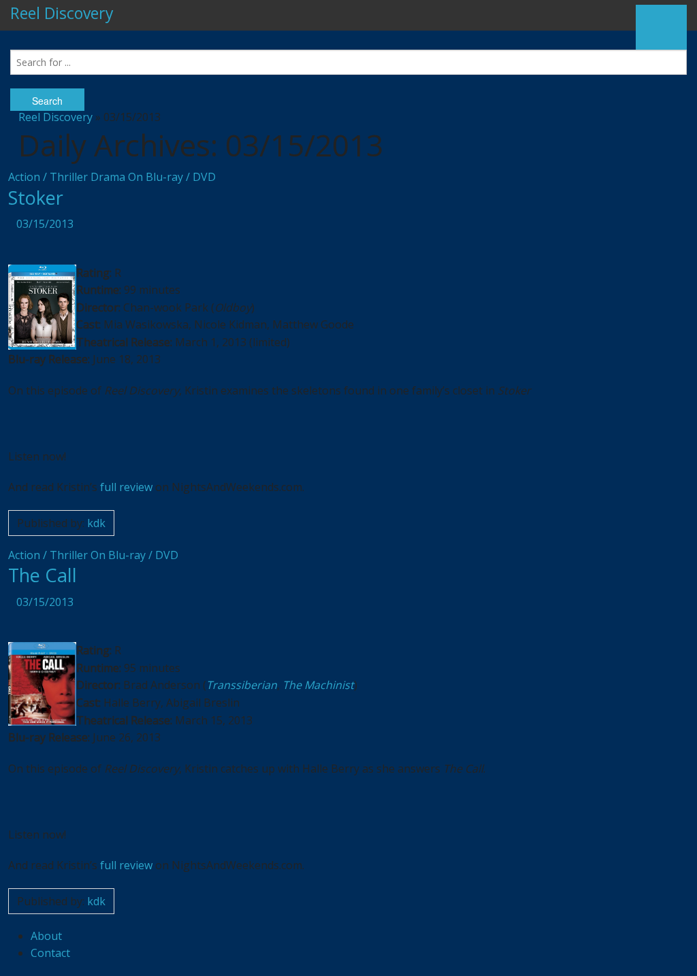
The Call (42, 575)
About (46, 935)
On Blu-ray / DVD (172, 176)
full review (126, 486)
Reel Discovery (62, 13)
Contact (50, 952)
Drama (108, 176)
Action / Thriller (48, 176)
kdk (96, 523)
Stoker (35, 197)
